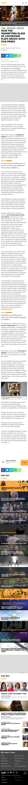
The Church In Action (20, 758)
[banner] (4, 2)
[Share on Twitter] (7, 56)
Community (4, 782)
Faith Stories (4, 763)
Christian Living (11, 28)
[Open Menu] (26, 3)
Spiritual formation (19, 755)
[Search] (23, 3)
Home (2, 755)
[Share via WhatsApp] (11, 56)
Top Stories (4, 758)
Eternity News (9, 752)
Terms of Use (18, 779)
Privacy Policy (18, 777)
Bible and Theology (6, 766)
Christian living (18, 761)
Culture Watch (4, 761)
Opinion (3, 28)
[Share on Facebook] (3, 56)
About (2, 777)
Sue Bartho (5, 59)
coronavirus (20, 28)
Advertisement (21, 101)
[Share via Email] (15, 56)
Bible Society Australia (20, 766)
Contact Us (4, 779)
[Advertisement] (14, 92)
